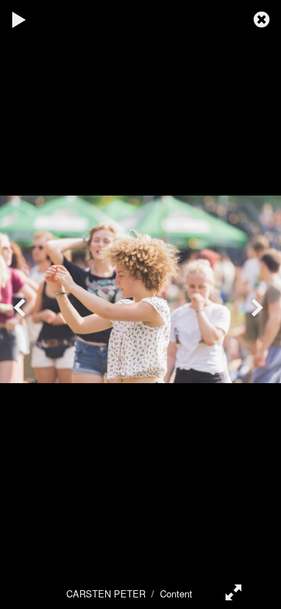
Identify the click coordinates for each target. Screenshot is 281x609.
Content (176, 593)
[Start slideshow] (19, 18)
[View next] (259, 304)
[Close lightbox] (263, 18)
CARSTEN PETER (106, 593)
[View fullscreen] (230, 591)
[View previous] (21, 304)
